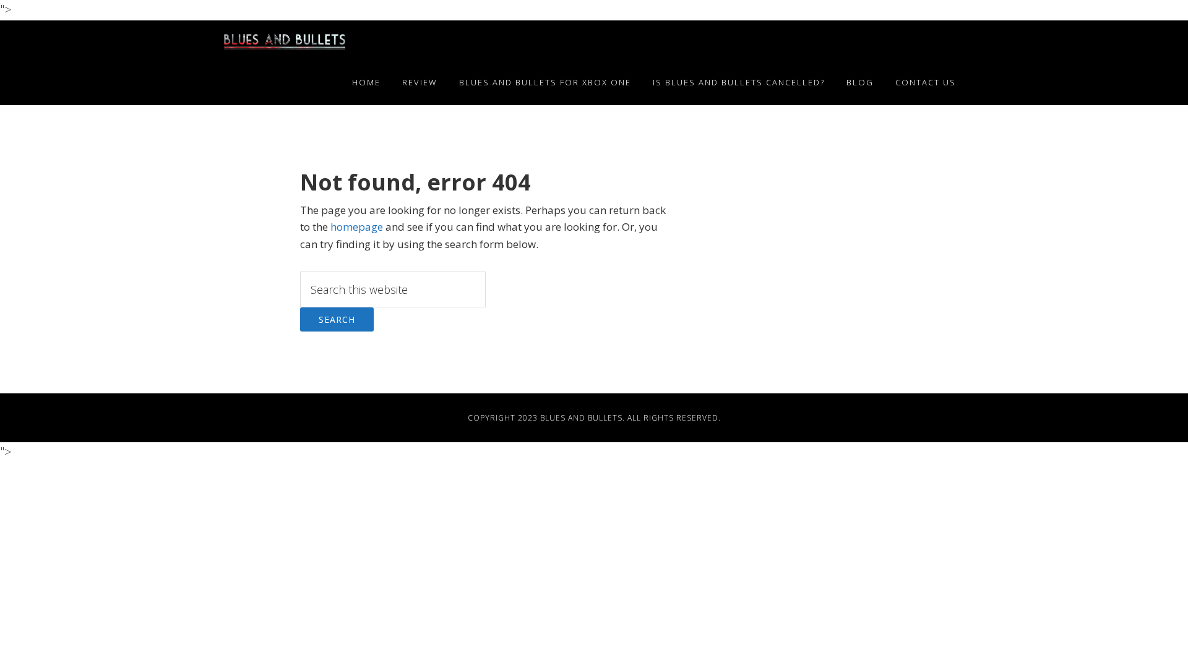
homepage (356, 227)
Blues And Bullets (581, 418)
